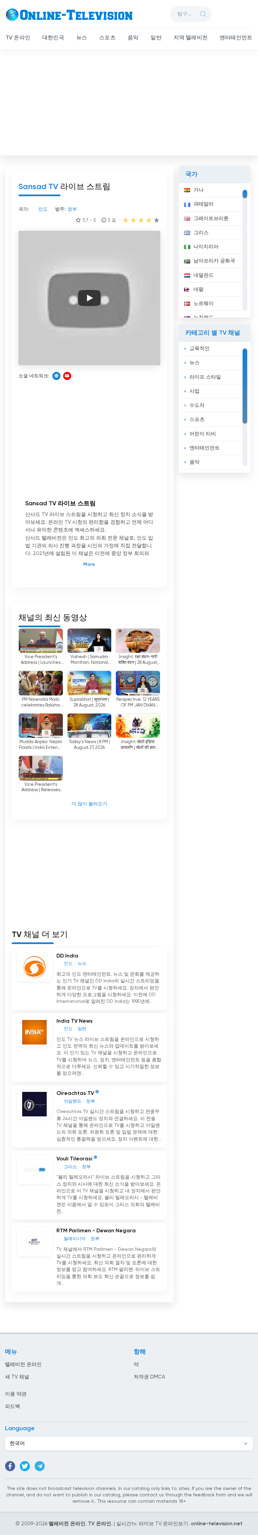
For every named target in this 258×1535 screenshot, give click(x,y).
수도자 (197, 405)
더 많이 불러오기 (89, 804)
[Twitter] (25, 1466)
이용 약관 (16, 1394)
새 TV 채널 (17, 1376)
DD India (67, 956)
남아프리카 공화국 (214, 260)
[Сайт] (56, 376)
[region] (215, 250)
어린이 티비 (202, 433)
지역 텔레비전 (191, 38)
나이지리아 (206, 246)
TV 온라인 (18, 38)
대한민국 (53, 38)
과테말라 (204, 204)
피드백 (12, 1406)
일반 (155, 38)
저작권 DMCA (149, 1376)
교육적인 (199, 348)
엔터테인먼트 (236, 38)
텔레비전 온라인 (23, 1364)
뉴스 (81, 38)
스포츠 (107, 38)
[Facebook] (10, 1466)
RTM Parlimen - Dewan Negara (96, 1231)
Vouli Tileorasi (74, 1159)
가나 (199, 190)
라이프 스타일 (205, 377)
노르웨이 (204, 303)
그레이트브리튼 (211, 218)
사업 (194, 391)
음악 (133, 38)
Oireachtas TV (75, 1093)
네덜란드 (204, 275)
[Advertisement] (129, 104)
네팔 (199, 289)
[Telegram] (40, 1466)
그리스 (201, 232)
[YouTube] (67, 376)
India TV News (74, 1021)
